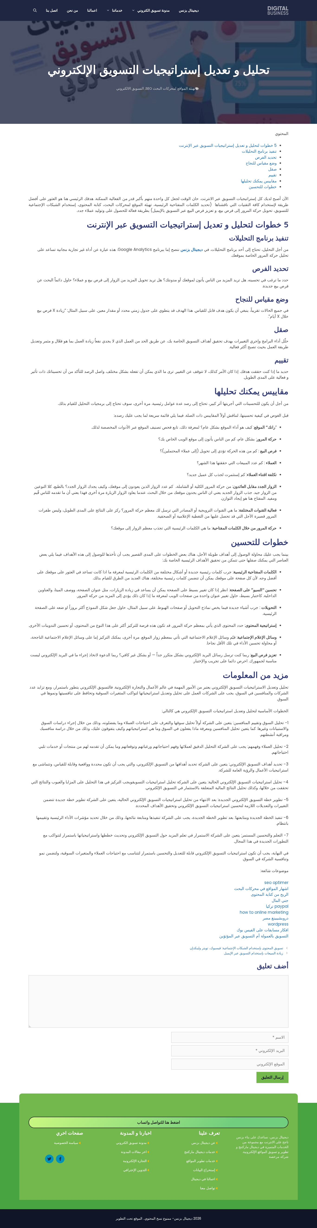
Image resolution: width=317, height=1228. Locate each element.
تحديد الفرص (266, 157)
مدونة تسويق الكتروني (153, 10)
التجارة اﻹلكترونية (135, 1161)
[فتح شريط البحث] (35, 10)
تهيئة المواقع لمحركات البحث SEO (170, 88)
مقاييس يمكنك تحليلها (259, 181)
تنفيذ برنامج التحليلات (259, 151)
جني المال (280, 900)
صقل (272, 169)
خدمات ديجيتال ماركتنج (199, 1151)
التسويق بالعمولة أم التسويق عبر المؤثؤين (253, 936)
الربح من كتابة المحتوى (269, 894)
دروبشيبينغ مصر (275, 918)
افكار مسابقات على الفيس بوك (262, 930)
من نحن (72, 10)
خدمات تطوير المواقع (200, 1161)
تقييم (272, 175)
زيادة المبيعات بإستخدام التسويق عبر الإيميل (253, 953)
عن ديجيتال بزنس (203, 1142)
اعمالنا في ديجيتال (203, 1179)
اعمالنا (92, 10)
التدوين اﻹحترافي (135, 1170)
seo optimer (276, 882)
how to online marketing (264, 912)
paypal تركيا (277, 906)
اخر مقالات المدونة (134, 1151)
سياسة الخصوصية (66, 1142)
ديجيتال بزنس (189, 10)
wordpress (278, 924)
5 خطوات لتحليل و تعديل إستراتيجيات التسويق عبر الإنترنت (228, 145)
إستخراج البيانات (204, 1170)
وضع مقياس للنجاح (261, 163)
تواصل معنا (207, 1188)
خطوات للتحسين (263, 187)
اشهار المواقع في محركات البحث (261, 888)
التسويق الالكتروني (130, 88)
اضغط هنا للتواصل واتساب (158, 1122)
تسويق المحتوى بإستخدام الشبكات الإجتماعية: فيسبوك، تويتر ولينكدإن (236, 948)
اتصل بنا (52, 10)
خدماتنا (117, 10)
